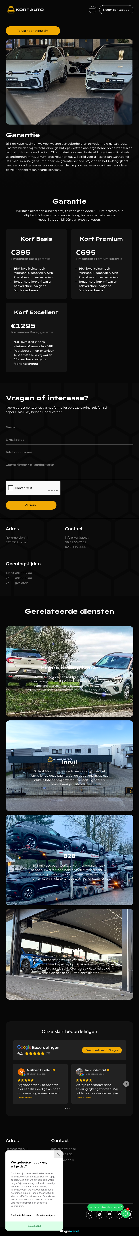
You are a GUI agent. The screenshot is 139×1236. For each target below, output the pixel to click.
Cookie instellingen (21, 1215)
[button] (13, 1084)
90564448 (79, 547)
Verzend (31, 505)
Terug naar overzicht (33, 30)
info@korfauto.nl (77, 537)
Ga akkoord (34, 1226)
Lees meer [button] (25, 1097)
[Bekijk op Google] (21, 1072)
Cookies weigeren (46, 1215)
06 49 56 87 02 (75, 542)
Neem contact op (116, 9)
